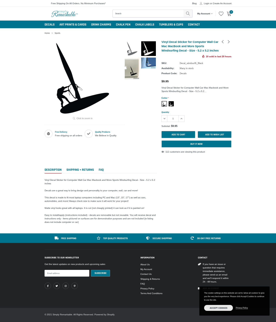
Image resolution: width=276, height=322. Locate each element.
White (171, 103)
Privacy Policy (147, 288)
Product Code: (169, 73)
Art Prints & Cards (72, 24)
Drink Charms (101, 24)
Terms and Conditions (151, 293)
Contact (194, 24)
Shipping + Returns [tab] (80, 170)
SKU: (164, 63)
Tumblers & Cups (171, 24)
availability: (167, 68)
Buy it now (196, 144)
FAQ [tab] (101, 170)
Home (47, 33)
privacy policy (242, 308)
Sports (57, 33)
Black (164, 103)
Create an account (222, 3)
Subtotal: (165, 126)
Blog (194, 3)
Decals (50, 24)
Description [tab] (53, 170)
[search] (188, 13)
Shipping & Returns (150, 279)
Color (165, 98)
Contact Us (146, 274)
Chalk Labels (144, 24)
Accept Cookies (218, 308)
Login (206, 3)
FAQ (142, 283)
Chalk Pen (123, 24)
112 (167, 151)
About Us (145, 264)
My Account (146, 269)
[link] (222, 41)
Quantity (165, 112)
